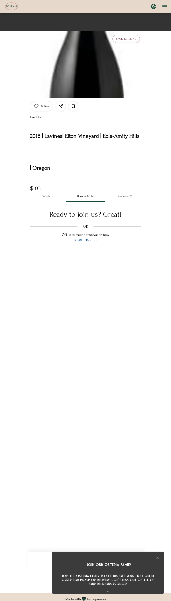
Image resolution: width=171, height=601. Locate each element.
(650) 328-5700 (85, 240)
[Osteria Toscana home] (24, 6)
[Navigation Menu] (165, 6)
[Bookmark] (73, 106)
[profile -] (153, 6)
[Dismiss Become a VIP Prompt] (157, 558)
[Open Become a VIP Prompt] (108, 591)
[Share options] (61, 106)
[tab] (46, 196)
